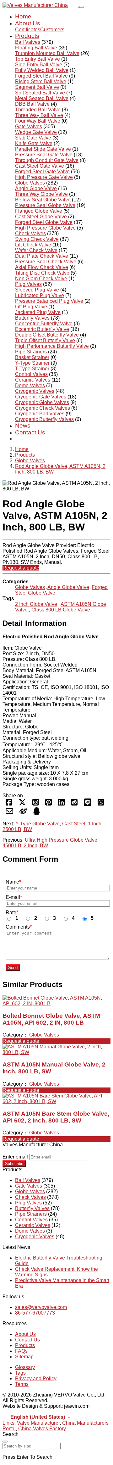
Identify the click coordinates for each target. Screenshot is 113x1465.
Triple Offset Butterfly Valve (45, 340)
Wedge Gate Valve (36, 132)
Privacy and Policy (35, 1378)
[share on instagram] (35, 804)
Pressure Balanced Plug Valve (49, 301)
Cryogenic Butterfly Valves (44, 419)
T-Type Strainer (32, 368)
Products (27, 36)
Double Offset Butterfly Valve (47, 334)
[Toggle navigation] (81, 7)
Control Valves (31, 374)
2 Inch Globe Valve (36, 604)
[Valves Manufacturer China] (41, 5)
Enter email (15, 1156)
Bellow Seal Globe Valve (43, 199)
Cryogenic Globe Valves (42, 402)
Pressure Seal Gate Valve (44, 154)
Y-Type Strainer (32, 363)
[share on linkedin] (61, 804)
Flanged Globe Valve (38, 211)
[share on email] (9, 813)
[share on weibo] (23, 813)
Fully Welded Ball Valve (41, 70)
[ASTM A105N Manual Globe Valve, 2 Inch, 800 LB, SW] (56, 1052)
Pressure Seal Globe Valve (45, 205)
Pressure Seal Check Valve (45, 261)
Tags (20, 1373)
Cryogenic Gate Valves (40, 396)
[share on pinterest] (48, 804)
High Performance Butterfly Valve (52, 346)
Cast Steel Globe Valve (41, 216)
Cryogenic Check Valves (42, 408)
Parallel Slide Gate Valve (43, 149)
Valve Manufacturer (38, 1423)
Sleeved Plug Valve (37, 289)
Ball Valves (27, 42)
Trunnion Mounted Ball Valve (47, 53)
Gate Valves (28, 126)
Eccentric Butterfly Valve (42, 329)
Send (13, 967)
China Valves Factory (42, 1428)
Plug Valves (28, 284)
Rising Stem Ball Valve (40, 81)
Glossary (25, 1367)
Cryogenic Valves (34, 391)
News (22, 425)
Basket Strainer (32, 357)
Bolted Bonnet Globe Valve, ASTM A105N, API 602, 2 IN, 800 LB (51, 1019)
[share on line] (87, 804)
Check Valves (30, 233)
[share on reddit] (74, 804)
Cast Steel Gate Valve (39, 166)
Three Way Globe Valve (41, 194)
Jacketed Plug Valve (38, 312)
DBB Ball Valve (32, 104)
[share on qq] (36, 813)
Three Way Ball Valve (39, 115)
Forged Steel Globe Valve (44, 222)
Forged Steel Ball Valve (41, 76)
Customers (52, 29)
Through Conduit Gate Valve (46, 160)
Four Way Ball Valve (37, 121)
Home (23, 16)
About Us (27, 23)
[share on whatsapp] (101, 804)
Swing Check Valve (37, 239)
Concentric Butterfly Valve (44, 323)
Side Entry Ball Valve (38, 64)
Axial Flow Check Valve (41, 267)
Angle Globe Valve (36, 188)
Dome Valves (30, 385)
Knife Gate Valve (33, 143)
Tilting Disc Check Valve (42, 273)
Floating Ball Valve (36, 47)
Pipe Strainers (31, 351)
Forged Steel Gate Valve (42, 171)
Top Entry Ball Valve (37, 59)
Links (8, 1423)
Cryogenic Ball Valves (39, 413)
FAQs (21, 1351)
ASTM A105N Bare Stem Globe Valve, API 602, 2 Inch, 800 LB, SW (56, 1117)
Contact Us (30, 432)
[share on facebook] (9, 804)
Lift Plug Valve (31, 306)
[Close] (5, 1441)
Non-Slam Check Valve (41, 278)
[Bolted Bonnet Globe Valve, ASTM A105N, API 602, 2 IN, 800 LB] (56, 1003)
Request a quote (21, 567)
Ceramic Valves (32, 380)
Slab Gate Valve (33, 137)
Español (81, 1417)
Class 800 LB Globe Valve (60, 609)
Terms (22, 1384)
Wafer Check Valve (36, 250)
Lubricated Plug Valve (39, 295)
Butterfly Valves (32, 318)
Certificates (27, 29)
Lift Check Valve (33, 244)
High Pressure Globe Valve (45, 228)
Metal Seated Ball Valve (41, 98)
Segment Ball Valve (37, 87)
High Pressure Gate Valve (44, 177)
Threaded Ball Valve (38, 109)
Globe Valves (30, 182)
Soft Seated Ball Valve (40, 92)
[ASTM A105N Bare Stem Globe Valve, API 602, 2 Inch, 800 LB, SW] (56, 1101)
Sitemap (24, 1356)
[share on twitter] (22, 804)
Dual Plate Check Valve (41, 256)
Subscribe (14, 1163)
